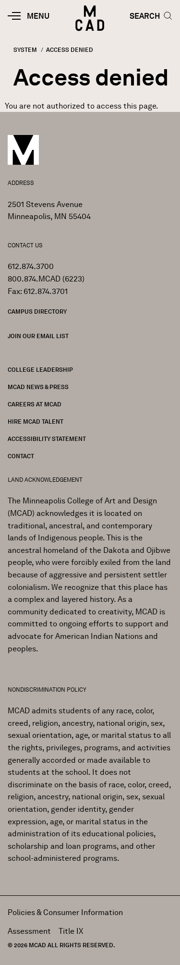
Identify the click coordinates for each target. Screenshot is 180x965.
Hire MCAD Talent (35, 421)
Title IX (71, 931)
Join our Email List (38, 336)
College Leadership (40, 369)
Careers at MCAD (34, 404)
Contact (21, 456)
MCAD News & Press (38, 387)
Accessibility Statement (47, 438)
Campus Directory (37, 311)
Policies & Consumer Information (65, 912)
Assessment (29, 931)
